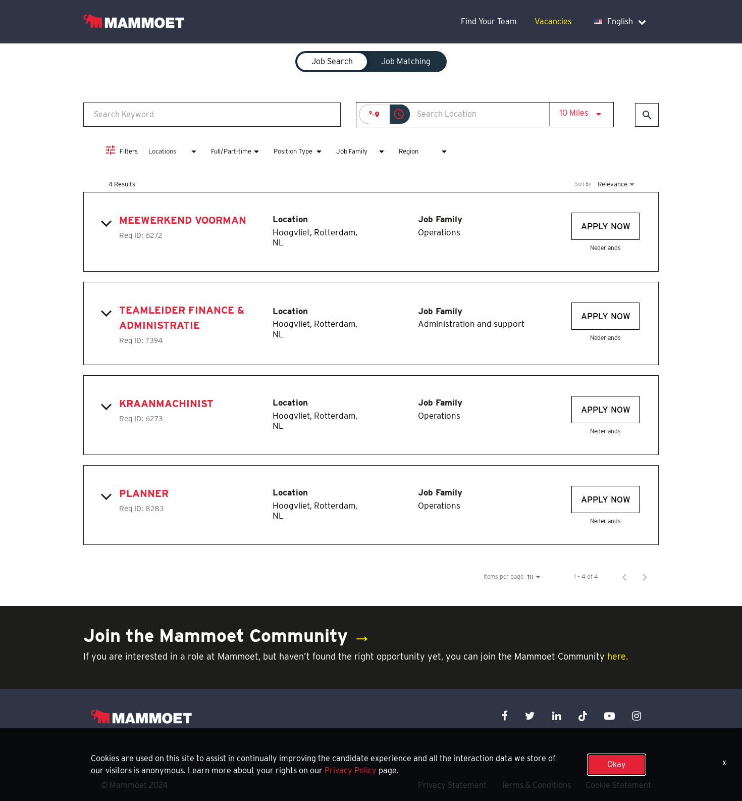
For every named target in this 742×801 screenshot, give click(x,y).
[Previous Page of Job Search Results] (624, 577)
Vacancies (553, 21)
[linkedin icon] (556, 716)
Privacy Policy (351, 770)
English (620, 21)
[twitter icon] (530, 716)
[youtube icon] (609, 716)
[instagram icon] (636, 716)
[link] (371, 231)
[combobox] (212, 114)
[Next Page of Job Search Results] (644, 577)
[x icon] (583, 716)
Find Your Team (489, 21)
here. (617, 656)
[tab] (332, 61)
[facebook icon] (505, 716)
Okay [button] (616, 764)
